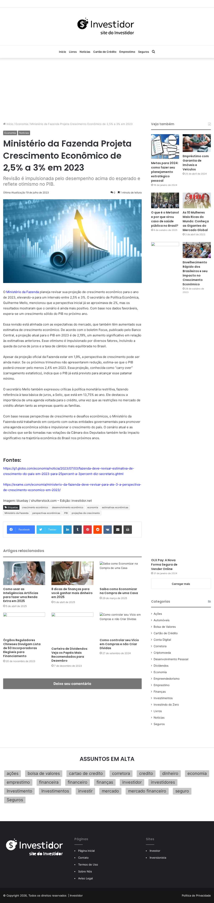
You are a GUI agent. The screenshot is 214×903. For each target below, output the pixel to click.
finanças (105, 782)
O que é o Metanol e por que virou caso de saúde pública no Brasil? (165, 219)
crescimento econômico (35, 507)
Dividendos (161, 665)
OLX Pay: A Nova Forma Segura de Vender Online (164, 564)
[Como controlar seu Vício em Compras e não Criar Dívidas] (121, 624)
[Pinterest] (87, 529)
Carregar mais (181, 583)
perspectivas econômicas (46, 513)
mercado (110, 791)
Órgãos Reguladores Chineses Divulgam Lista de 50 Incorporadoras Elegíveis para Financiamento (22, 648)
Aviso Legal (85, 878)
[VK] (107, 529)
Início (62, 51)
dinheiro (170, 773)
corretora (121, 773)
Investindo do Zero (166, 704)
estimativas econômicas (115, 507)
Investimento (19, 791)
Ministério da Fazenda (22, 292)
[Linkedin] (67, 529)
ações (12, 773)
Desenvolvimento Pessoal (171, 659)
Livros (73, 51)
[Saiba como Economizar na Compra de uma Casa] (121, 573)
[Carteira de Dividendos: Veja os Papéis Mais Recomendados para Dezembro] (72, 628)
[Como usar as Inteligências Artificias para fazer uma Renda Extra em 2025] (24, 573)
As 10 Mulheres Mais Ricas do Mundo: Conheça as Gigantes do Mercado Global (196, 221)
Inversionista (158, 857)
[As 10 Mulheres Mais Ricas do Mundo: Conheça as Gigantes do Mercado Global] (197, 200)
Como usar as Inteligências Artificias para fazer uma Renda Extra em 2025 (20, 595)
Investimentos (163, 698)
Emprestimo (127, 51)
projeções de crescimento (86, 513)
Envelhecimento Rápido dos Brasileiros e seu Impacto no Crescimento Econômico (195, 273)
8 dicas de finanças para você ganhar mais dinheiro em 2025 (72, 593)
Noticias (85, 51)
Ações (158, 613)
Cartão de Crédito (104, 51)
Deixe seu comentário (72, 684)
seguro (182, 791)
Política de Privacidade (196, 895)
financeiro (77, 782)
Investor (155, 850)
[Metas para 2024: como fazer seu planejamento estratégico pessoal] (165, 146)
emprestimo (18, 782)
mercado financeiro (147, 791)
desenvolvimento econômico (67, 507)
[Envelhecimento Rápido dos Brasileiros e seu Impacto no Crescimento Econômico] (197, 250)
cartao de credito (86, 773)
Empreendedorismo (167, 678)
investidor (132, 782)
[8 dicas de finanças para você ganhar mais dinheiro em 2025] (72, 573)
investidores (163, 782)
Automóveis (161, 620)
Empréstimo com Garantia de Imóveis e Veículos (196, 162)
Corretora (160, 646)
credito (146, 773)
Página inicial (86, 850)
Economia (21, 124)
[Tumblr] (77, 529)
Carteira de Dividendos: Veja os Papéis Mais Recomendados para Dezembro (69, 655)
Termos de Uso (88, 864)
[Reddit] (97, 529)
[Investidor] (107, 26)
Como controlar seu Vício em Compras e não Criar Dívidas (119, 644)
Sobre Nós (85, 871)
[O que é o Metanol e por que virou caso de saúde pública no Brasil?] (165, 200)
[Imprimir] (128, 529)
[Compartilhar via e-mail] (117, 529)
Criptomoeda (162, 652)
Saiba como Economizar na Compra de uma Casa (119, 591)
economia (92, 507)
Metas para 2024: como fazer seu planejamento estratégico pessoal (164, 172)
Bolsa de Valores (165, 626)
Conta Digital (162, 639)
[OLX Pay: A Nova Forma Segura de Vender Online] (165, 399)
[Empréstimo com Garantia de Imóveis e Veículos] (197, 143)
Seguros (143, 51)
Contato (83, 857)
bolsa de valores (44, 773)
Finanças (160, 691)
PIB (66, 513)
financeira (49, 782)
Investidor (76, 895)
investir (85, 791)
